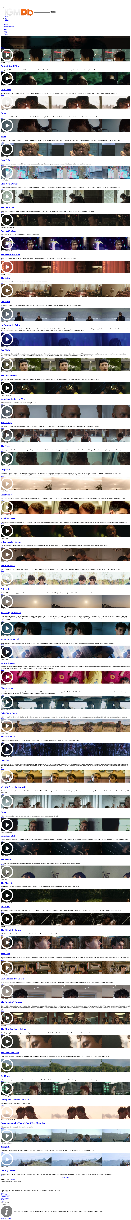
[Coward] (65, 102)
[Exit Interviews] (65, 554)
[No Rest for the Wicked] (65, 314)
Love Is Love (6, 160)
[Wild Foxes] (65, 78)
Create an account (9, 26)
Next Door (5, 953)
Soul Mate (5, 1076)
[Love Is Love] (65, 149)
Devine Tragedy (8, 663)
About (2, 1193)
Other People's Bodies (11, 542)
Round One (6, 859)
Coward (4, 113)
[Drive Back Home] (65, 702)
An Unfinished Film (10, 66)
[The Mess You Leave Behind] (65, 1018)
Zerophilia (5, 1147)
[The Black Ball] (65, 196)
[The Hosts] (65, 435)
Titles (6, 16)
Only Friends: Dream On (12, 979)
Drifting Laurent (8, 1170)
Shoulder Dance (8, 518)
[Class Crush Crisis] (65, 172)
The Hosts (5, 446)
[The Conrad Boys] (65, 364)
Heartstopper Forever (11, 612)
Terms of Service (5, 1195)
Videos (6, 20)
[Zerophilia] (65, 1135)
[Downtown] (65, 290)
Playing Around (8, 688)
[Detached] (65, 749)
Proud (3, 812)
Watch (2, 71)
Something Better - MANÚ (13, 399)
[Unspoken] (65, 458)
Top (6, 18)
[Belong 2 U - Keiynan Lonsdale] (65, 1088)
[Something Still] (65, 824)
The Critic (5, 278)
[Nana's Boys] (65, 411)
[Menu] (7, 7)
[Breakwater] (65, 483)
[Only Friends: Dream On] (65, 967)
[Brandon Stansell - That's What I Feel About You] (65, 1112)
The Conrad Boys (9, 375)
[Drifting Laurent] (65, 1159)
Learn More (7, 1218)
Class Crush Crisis (9, 184)
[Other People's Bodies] (65, 531)
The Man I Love (8, 883)
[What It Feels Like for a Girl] (65, 776)
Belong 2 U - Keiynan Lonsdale (15, 1100)
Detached (5, 760)
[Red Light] (65, 339)
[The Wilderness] (65, 725)
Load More (65, 1177)
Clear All (12, 1179)
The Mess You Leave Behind (13, 1029)
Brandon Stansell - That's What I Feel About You (23, 1123)
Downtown (5, 301)
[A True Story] (65, 578)
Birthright (5, 906)
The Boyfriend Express (11, 1002)
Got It (2, 1218)
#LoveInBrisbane (8, 231)
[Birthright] (65, 895)
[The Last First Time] (65, 1041)
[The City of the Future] (65, 919)
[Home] (19, 15)
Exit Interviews (8, 565)
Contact (3, 1201)
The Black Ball (7, 207)
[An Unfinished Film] (65, 55)
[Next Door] (65, 942)
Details (3, 48)
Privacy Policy (5, 1196)
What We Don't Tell (10, 639)
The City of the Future (11, 930)
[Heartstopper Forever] (65, 601)
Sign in (6, 24)
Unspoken (5, 470)
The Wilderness (8, 737)
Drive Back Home (9, 713)
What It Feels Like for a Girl (14, 787)
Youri (3, 136)
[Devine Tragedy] (65, 652)
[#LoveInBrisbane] (65, 220)
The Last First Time (10, 1052)
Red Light (5, 350)
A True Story (7, 589)
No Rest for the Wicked (11, 325)
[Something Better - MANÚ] (65, 388)
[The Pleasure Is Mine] (65, 243)
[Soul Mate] (65, 1065)
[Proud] (65, 801)
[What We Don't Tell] (65, 628)
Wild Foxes (6, 89)
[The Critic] (65, 267)
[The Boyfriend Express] (65, 991)
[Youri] (65, 125)
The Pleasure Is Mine (10, 254)
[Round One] (65, 848)
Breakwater (6, 495)
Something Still (8, 836)
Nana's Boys (6, 422)
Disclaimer (4, 1200)
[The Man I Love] (65, 872)
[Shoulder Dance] (65, 507)
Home (6, 29)
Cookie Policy (5, 1198)
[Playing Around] (65, 677)
